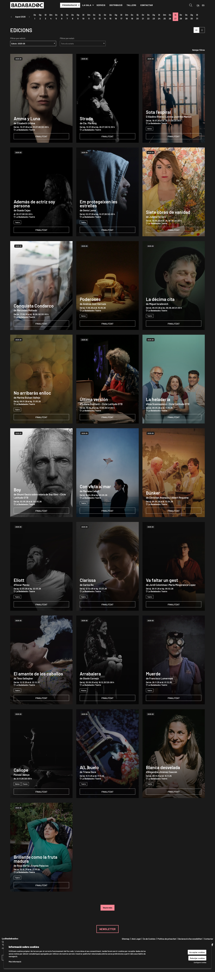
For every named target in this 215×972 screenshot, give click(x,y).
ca (198, 5)
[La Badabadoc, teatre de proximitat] (41, 6)
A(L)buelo (89, 767)
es (203, 5)
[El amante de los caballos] (41, 659)
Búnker (153, 493)
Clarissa (88, 580)
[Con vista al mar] (107, 472)
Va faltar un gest (162, 580)
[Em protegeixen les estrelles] (107, 191)
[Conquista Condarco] (41, 285)
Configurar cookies (200, 962)
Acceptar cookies (197, 952)
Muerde (153, 674)
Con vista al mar (95, 486)
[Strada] (107, 98)
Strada (86, 118)
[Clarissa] (107, 566)
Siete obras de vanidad (168, 212)
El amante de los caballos (38, 674)
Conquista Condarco (34, 306)
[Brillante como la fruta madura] (41, 847)
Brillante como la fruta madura (35, 859)
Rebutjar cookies (197, 958)
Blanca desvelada (163, 767)
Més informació (15, 961)
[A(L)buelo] (107, 753)
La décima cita (160, 299)
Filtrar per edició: (18, 38)
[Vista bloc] (196, 30)
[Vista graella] (202, 30)
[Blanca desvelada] (173, 753)
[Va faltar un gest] (173, 566)
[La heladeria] (173, 379)
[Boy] (41, 472)
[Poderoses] (107, 285)
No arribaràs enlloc (32, 393)
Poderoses (90, 299)
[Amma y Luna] (41, 98)
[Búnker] (173, 472)
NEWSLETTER (107, 929)
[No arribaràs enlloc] (41, 379)
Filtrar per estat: (67, 38)
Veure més (107, 907)
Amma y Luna (27, 118)
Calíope (21, 770)
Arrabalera (90, 674)
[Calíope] (41, 753)
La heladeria (158, 399)
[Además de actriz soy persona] (41, 191)
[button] (11, 17)
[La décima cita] (173, 285)
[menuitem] (70, 5)
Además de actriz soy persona (34, 204)
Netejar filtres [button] (198, 50)
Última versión (94, 399)
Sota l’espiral (158, 112)
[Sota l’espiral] (173, 98)
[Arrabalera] (107, 659)
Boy (17, 490)
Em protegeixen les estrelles (98, 204)
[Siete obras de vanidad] (173, 191)
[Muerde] (173, 659)
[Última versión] (107, 379)
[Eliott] (41, 566)
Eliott (19, 580)
